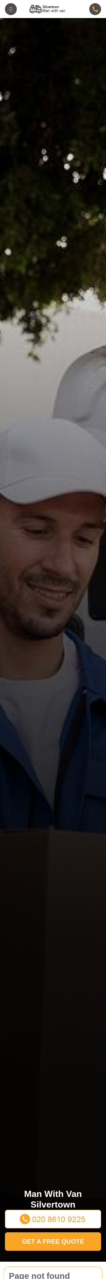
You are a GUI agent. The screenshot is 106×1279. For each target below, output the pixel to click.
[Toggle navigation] (11, 9)
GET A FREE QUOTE (53, 1241)
